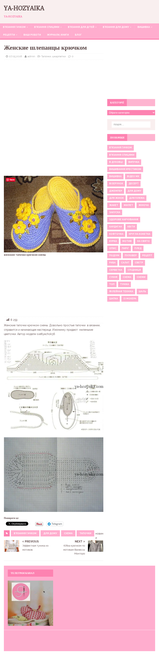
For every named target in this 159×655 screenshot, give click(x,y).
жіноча (143, 205)
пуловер (131, 255)
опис (112, 248)
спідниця (134, 270)
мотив (127, 241)
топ (112, 284)
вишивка (115, 176)
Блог (78, 34)
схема (68, 533)
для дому (50, 533)
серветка (115, 270)
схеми (141, 277)
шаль (142, 291)
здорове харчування (123, 219)
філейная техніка (121, 291)
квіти (131, 226)
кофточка (116, 234)
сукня (113, 277)
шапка (113, 298)
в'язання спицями (121, 155)
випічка (133, 162)
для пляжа (136, 198)
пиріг (125, 248)
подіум (114, 255)
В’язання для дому (116, 27)
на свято (143, 241)
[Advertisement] (53, 91)
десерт (134, 183)
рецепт (147, 255)
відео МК (133, 176)
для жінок (116, 198)
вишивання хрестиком (125, 169)
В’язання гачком (14, 27)
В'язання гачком (25, 533)
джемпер (115, 191)
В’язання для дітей (81, 27)
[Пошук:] (131, 124)
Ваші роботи (32, 34)
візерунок (116, 183)
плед (138, 248)
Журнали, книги (58, 34)
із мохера (129, 298)
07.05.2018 (15, 56)
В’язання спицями (46, 27)
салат (125, 262)
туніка (124, 284)
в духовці (116, 162)
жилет (128, 205)
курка (113, 241)
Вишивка (143, 27)
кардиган (115, 226)
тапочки (85, 533)
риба (112, 262)
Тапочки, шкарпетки (53, 56)
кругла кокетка (139, 234)
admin (31, 56)
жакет (113, 205)
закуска (114, 212)
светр (139, 262)
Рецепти (9, 34)
